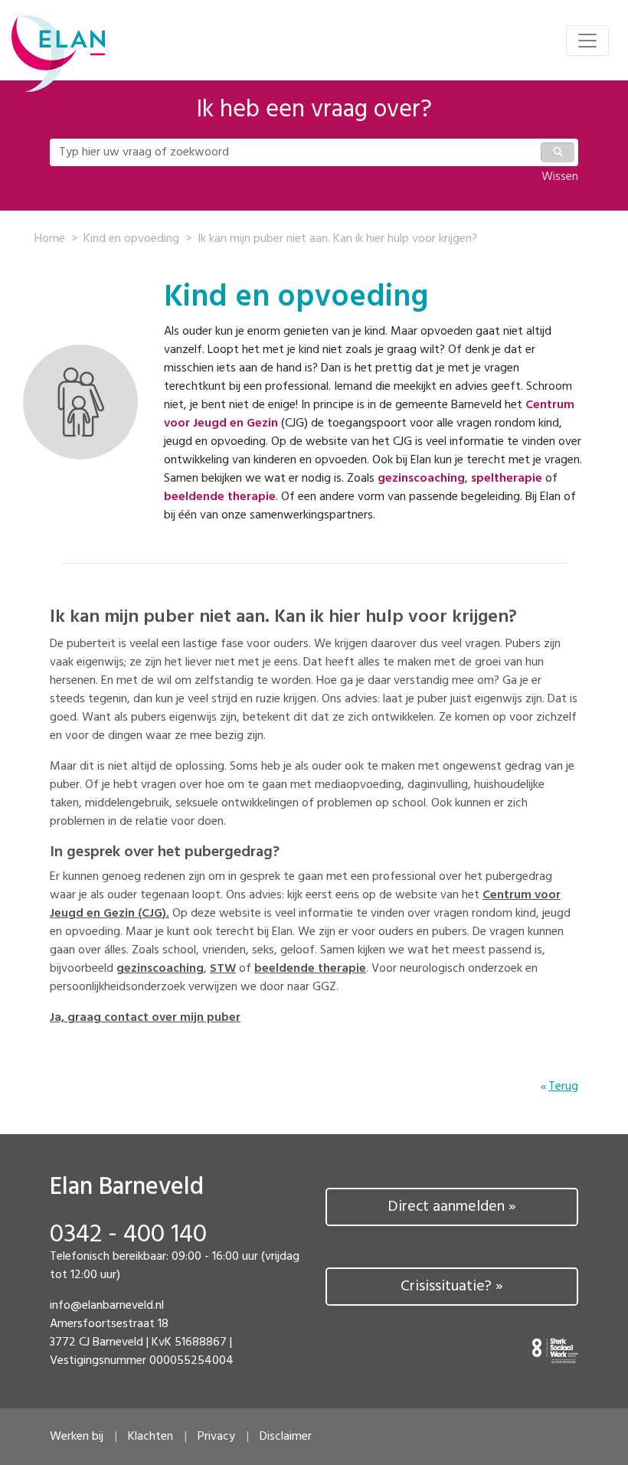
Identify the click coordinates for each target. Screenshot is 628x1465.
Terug (563, 1087)
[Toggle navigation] (587, 40)
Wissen (559, 177)
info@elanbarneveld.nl (107, 1306)
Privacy (216, 1437)
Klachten (150, 1437)
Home (49, 239)
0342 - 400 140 (128, 1235)
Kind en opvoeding (131, 239)
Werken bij (76, 1437)
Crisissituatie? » (452, 1286)
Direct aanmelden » (452, 1207)
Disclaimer (286, 1437)
